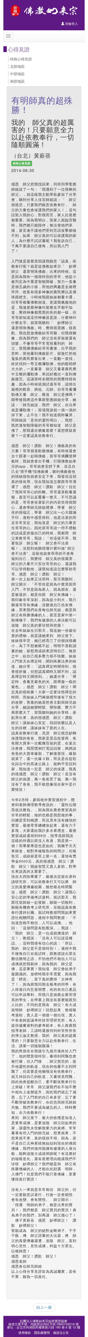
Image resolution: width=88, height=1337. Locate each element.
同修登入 (71, 23)
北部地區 (17, 66)
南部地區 (17, 81)
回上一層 (44, 1307)
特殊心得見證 (21, 59)
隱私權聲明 (42, 1332)
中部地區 (17, 73)
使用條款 (24, 1332)
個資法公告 (61, 1332)
